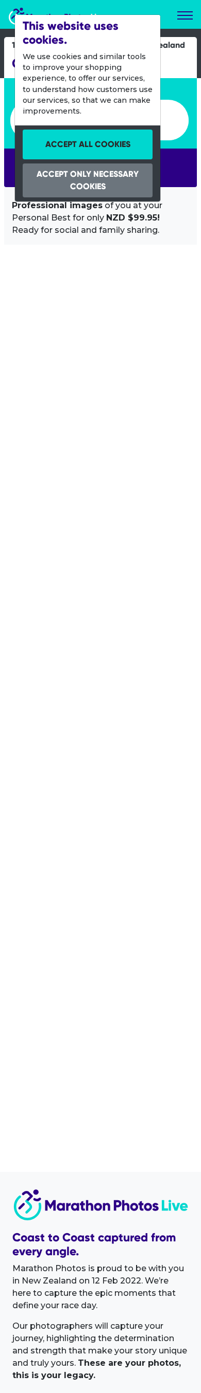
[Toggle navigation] (185, 15)
